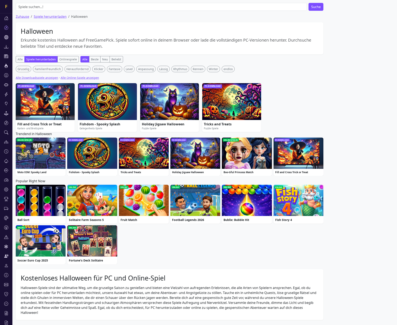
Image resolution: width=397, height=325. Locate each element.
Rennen (198, 69)
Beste (95, 59)
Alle (20, 59)
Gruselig (23, 69)
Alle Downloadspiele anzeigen (37, 78)
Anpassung (146, 69)
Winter (213, 69)
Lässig (163, 69)
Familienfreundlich (48, 69)
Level (129, 69)
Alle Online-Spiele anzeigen (80, 78)
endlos (228, 69)
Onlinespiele (68, 59)
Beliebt (116, 59)
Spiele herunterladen (50, 16)
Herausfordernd (77, 69)
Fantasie (114, 69)
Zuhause (22, 16)
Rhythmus (180, 69)
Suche (316, 7)
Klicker (98, 69)
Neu (105, 59)
